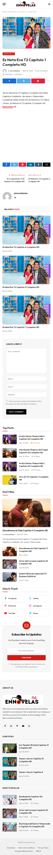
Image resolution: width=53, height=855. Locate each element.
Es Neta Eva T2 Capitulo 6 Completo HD (21, 247)
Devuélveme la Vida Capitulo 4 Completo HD (25, 530)
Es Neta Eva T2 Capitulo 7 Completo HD (21, 327)
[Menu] (4, 4)
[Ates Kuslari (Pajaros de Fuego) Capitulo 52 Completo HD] (10, 452)
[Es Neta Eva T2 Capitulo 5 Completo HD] (26, 270)
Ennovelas (8, 106)
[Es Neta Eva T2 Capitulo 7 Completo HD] (26, 310)
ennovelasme (15, 71)
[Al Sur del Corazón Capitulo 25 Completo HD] (10, 813)
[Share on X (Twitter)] (23, 81)
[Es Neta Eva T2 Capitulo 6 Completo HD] (26, 230)
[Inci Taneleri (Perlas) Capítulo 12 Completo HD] (10, 748)
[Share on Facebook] (9, 81)
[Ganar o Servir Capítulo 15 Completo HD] (10, 761)
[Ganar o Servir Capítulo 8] (10, 775)
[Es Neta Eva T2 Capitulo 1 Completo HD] (26, 32)
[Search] (49, 4)
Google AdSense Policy (24, 851)
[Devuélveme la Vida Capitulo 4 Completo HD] (26, 513)
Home (5, 12)
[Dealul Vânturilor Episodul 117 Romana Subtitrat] (10, 576)
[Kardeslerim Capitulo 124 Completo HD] (10, 799)
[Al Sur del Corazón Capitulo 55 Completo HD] (10, 564)
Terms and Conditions (26, 848)
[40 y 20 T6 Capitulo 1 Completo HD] (10, 480)
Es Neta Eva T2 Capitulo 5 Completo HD (21, 287)
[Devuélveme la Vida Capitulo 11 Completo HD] (10, 551)
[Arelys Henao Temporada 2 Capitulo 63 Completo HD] (10, 466)
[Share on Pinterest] (38, 81)
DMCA (38, 851)
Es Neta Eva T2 (9, 54)
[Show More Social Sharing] (48, 81)
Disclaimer (11, 848)
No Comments (42, 71)
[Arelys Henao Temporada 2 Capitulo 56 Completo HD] (10, 439)
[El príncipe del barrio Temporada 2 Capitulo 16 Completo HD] (10, 826)
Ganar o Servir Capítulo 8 (31, 772)
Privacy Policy (23, 667)
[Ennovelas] (26, 4)
